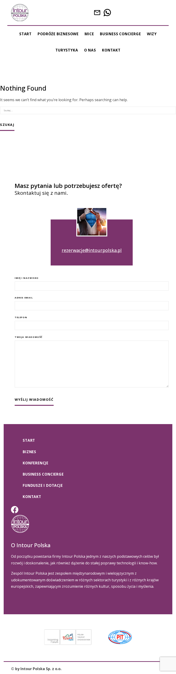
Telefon (21, 317)
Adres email (24, 297)
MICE (89, 33)
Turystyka (66, 50)
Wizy (152, 33)
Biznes (29, 451)
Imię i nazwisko (27, 277)
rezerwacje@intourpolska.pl (92, 250)
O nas (90, 50)
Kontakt (111, 50)
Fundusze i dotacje (43, 485)
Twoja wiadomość (29, 337)
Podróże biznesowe (58, 33)
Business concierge (120, 33)
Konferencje (35, 463)
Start (25, 33)
